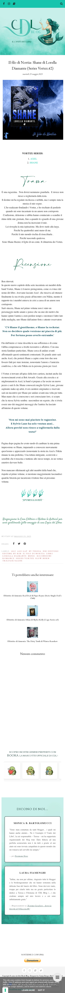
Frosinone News (21, 856)
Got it (41, 990)
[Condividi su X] (19, 543)
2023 (13, 551)
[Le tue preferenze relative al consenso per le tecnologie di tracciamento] (5, 990)
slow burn (42, 558)
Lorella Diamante (14, 556)
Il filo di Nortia (34, 553)
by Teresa (35, 551)
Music (31, 556)
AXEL (33, 158)
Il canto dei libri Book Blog (19, 976)
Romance (8, 558)
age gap (22, 551)
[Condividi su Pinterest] (24, 543)
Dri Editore (51, 551)
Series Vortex (25, 558)
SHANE (34, 162)
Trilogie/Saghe (12, 561)
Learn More (28, 990)
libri (49, 553)
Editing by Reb (11, 553)
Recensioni (44, 556)
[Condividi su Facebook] (13, 543)
